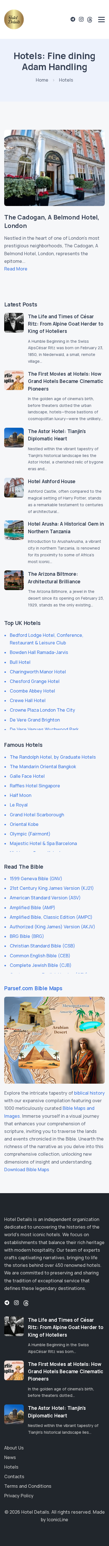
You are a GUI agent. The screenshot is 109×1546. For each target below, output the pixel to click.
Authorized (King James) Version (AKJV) (52, 927)
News (10, 1457)
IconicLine (57, 1519)
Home (42, 80)
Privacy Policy (19, 1496)
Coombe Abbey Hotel (32, 691)
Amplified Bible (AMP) (32, 907)
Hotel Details (35, 1512)
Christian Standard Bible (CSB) (42, 946)
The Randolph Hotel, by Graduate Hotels (53, 757)
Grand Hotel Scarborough (37, 815)
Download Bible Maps (26, 1169)
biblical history (89, 1093)
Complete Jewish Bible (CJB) (41, 965)
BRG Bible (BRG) (27, 936)
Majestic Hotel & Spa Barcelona (43, 843)
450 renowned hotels (77, 1265)
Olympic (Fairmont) (30, 834)
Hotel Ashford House (51, 481)
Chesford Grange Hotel (35, 681)
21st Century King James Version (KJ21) (52, 888)
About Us (14, 1448)
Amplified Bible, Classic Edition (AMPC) (51, 917)
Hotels (11, 1467)
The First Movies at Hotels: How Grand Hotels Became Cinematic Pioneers (65, 381)
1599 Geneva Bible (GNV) (36, 878)
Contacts (14, 1476)
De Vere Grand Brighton (35, 720)
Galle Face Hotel (27, 776)
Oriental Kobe (24, 824)
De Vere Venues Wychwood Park (44, 729)
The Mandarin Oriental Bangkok (43, 766)
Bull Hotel (20, 662)
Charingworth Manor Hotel (38, 672)
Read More (15, 269)
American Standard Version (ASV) (45, 898)
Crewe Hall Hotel (28, 700)
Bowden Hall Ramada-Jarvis (39, 652)
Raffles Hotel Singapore (35, 786)
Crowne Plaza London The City (42, 710)
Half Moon (20, 795)
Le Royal (19, 805)
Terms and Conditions (27, 1486)
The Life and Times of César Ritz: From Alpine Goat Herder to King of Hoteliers (65, 324)
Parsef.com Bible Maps (33, 988)
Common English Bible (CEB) (40, 956)
